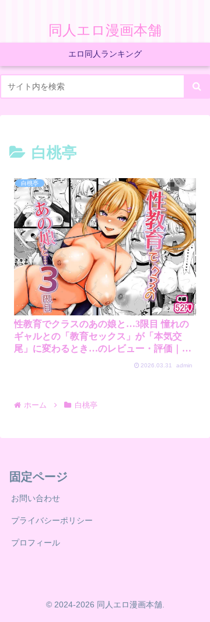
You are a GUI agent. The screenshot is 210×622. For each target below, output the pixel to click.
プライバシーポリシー (52, 520)
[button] (197, 86)
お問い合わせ (35, 498)
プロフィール (35, 542)
